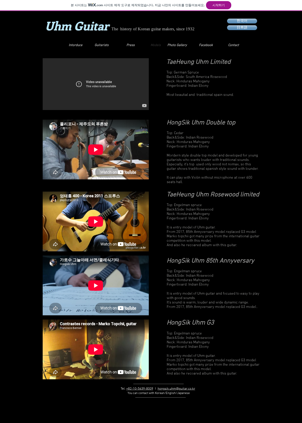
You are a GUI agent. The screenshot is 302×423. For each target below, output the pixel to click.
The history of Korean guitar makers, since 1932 (153, 29)
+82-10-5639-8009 (139, 389)
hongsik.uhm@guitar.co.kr (176, 389)
